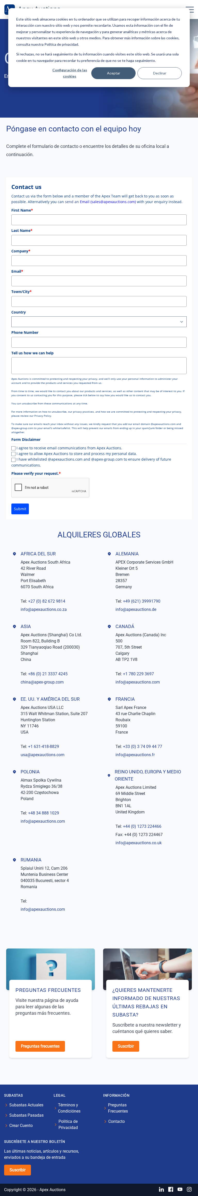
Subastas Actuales (26, 1105)
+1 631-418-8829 (43, 746)
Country (18, 312)
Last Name (21, 230)
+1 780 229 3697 (138, 673)
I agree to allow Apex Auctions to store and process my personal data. (76, 453)
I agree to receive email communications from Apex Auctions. (69, 447)
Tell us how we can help (32, 352)
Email (17, 271)
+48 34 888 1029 (43, 813)
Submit (20, 508)
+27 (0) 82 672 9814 (46, 601)
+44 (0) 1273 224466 (142, 826)
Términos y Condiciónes (69, 1108)
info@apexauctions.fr (135, 754)
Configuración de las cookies (69, 73)
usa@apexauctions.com (42, 754)
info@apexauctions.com (138, 682)
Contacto (116, 1121)
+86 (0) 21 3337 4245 (48, 673)
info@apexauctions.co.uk (139, 842)
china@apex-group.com (42, 682)
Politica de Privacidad (68, 1124)
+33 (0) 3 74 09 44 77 (142, 746)
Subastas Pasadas (26, 1115)
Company (20, 251)
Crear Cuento (21, 1125)
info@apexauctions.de (136, 609)
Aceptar (113, 73)
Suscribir (126, 1046)
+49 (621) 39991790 (141, 601)
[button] (190, 9)
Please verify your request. (36, 473)
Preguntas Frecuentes (118, 1108)
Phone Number (24, 332)
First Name (22, 210)
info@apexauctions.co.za (44, 609)
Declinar (159, 73)
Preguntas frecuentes (40, 1046)
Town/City (21, 291)
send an (101, 201)
